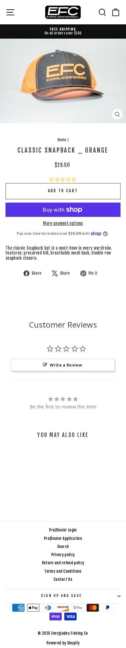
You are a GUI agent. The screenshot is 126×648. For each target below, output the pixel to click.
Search (63, 546)
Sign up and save (61, 596)
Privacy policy (63, 554)
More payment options (63, 223)
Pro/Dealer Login (63, 530)
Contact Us (63, 579)
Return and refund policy (63, 562)
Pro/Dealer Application (63, 538)
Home (62, 139)
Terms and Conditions (62, 571)
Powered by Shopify (63, 643)
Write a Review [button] (66, 365)
